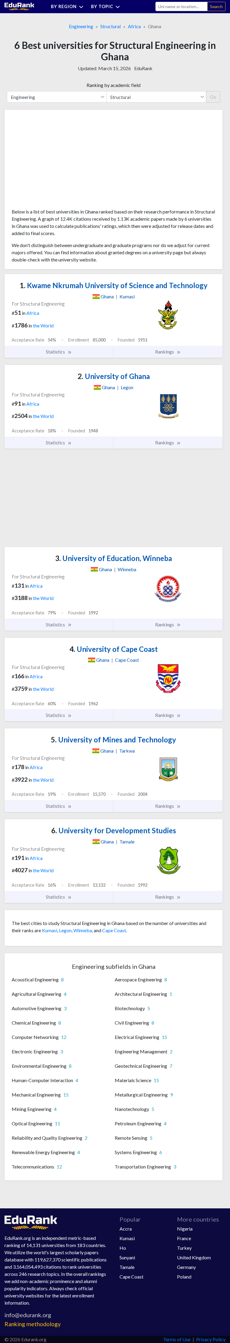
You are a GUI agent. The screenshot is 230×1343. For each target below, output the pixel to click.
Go (213, 97)
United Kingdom (194, 1257)
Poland (184, 1276)
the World (43, 325)
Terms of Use (176, 1339)
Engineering (81, 26)
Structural (110, 26)
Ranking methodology (32, 1324)
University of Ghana (114, 376)
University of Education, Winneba (113, 558)
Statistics (56, 351)
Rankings (165, 351)
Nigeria (185, 1228)
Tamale (126, 1267)
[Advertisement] (56, 161)
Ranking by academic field (113, 85)
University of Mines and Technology (113, 739)
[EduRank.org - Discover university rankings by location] (19, 6)
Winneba (82, 930)
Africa (134, 26)
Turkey (184, 1248)
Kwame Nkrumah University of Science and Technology (114, 285)
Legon (65, 930)
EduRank (143, 68)
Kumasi (49, 930)
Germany (186, 1267)
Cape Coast (114, 930)
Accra (125, 1228)
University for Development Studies (113, 830)
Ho (122, 1248)
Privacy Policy (211, 1339)
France (184, 1238)
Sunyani (127, 1257)
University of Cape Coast (113, 649)
